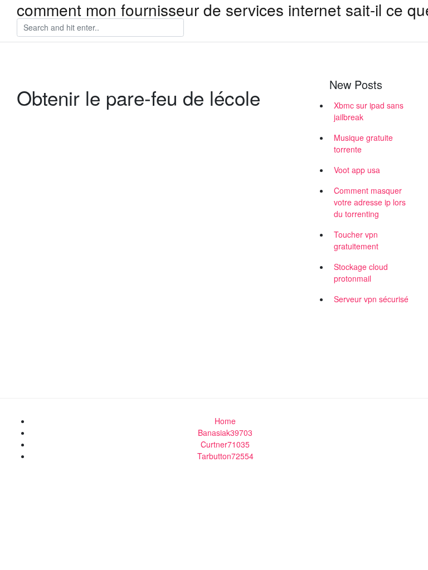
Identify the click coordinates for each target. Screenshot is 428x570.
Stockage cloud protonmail (361, 272)
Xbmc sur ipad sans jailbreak (368, 111)
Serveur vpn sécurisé (371, 298)
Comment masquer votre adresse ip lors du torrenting (370, 202)
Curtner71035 (225, 444)
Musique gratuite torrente (363, 143)
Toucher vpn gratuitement (356, 240)
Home (225, 420)
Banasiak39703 (225, 432)
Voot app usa (357, 169)
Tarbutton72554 (225, 455)
